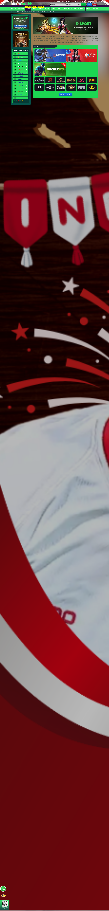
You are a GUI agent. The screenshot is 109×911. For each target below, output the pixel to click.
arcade (47, 8)
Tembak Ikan (81, 8)
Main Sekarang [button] (65, 95)
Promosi (95, 8)
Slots (34, 8)
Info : (12, 11)
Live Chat (69, 1)
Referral (88, 8)
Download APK (60, 1)
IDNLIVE (41, 8)
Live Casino (67, 8)
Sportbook (21, 8)
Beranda (13, 8)
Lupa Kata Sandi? (90, 1)
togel (60, 8)
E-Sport (28, 8)
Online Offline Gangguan (21, 100)
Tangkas (74, 8)
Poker (53, 8)
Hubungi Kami (80, 1)
